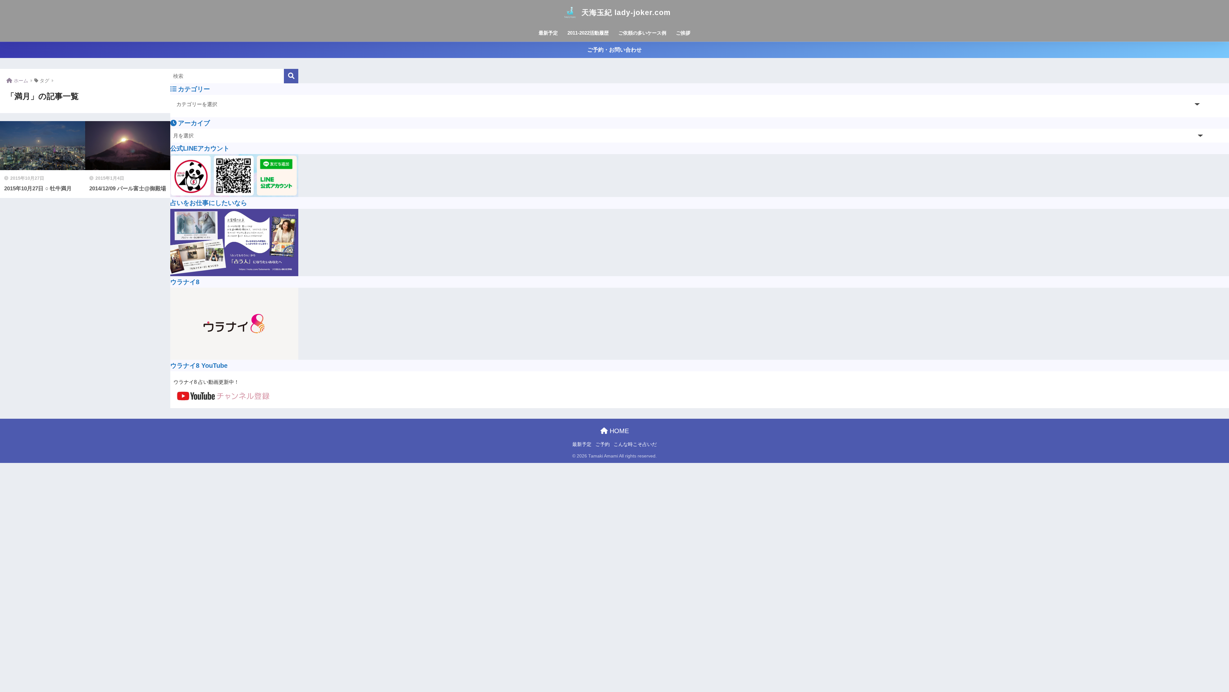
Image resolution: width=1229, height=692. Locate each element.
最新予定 (548, 33)
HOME (618, 430)
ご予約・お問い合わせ (614, 50)
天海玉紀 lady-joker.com (626, 12)
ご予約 (602, 444)
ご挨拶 (683, 33)
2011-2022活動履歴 (588, 33)
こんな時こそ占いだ (635, 444)
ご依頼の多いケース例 (642, 33)
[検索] (291, 76)
